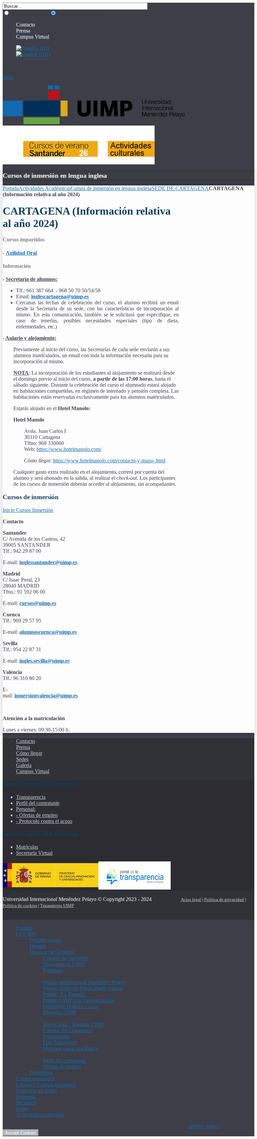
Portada (11, 188)
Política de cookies (20, 905)
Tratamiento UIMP (57, 905)
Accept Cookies (20, 1132)
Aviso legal (191, 899)
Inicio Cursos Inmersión (28, 510)
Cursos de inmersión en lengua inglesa (111, 188)
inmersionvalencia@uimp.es (46, 695)
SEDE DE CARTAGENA (180, 188)
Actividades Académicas (45, 188)
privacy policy (204, 1126)
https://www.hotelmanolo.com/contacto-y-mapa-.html (109, 460)
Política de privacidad (224, 899)
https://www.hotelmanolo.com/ (68, 449)
